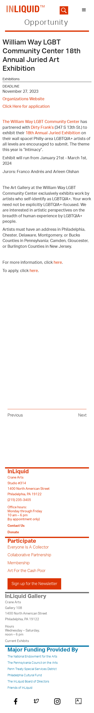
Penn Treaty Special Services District (32, 669)
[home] (24, 10)
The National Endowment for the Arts (32, 656)
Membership (19, 563)
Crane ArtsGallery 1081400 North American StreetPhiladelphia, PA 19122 (26, 610)
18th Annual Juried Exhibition (53, 133)
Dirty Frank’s (42, 128)
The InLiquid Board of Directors (28, 681)
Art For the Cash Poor (26, 571)
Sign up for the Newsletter (34, 584)
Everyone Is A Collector (28, 547)
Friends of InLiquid (20, 687)
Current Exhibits (17, 641)
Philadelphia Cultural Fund (25, 675)
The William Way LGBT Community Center (41, 122)
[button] (83, 10)
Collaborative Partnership (29, 555)
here (58, 262)
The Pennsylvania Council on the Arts (33, 662)
